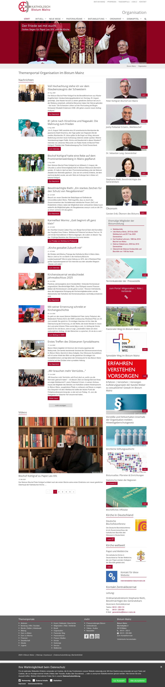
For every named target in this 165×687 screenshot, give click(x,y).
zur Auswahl (111, 483)
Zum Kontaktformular (125, 635)
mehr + (143, 213)
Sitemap (39, 655)
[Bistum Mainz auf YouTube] (92, 636)
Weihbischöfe (118, 229)
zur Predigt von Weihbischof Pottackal (63, 241)
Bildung (23, 630)
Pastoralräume (74, 18)
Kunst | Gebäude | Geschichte (65, 623)
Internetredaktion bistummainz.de (133, 580)
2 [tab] (84, 61)
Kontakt (142, 2)
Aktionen (24, 623)
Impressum (48, 655)
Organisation (142, 66)
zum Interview (54, 149)
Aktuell (39, 18)
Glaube (23, 643)
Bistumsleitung (96, 18)
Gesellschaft (25, 640)
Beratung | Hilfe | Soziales (30, 625)
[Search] (144, 19)
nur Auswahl (118, 680)
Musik (56, 628)
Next (141, 42)
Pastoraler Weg (59, 633)
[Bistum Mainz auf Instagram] (97, 636)
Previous (24, 42)
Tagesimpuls (123, 2)
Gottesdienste (91, 625)
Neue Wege (55, 18)
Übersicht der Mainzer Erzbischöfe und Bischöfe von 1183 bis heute (127, 250)
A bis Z (134, 2)
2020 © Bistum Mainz (27, 655)
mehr (109, 539)
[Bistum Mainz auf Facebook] (86, 636)
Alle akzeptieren (137, 680)
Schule (56, 640)
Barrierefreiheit (77, 655)
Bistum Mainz (99, 2)
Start (27, 18)
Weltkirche (57, 648)
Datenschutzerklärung (62, 655)
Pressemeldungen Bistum (95, 623)
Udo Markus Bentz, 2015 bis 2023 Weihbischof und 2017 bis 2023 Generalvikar (125, 234)
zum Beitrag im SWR (57, 335)
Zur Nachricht (54, 114)
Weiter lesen (53, 398)
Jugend (23, 645)
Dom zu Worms (26, 635)
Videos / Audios (92, 628)
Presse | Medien (60, 638)
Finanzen (24, 638)
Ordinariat (115, 18)
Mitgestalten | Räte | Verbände (65, 625)
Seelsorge (57, 643)
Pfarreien (111, 2)
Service (56, 645)
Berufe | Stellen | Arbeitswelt (31, 628)
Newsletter (90, 630)
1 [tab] (81, 61)
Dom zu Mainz (26, 633)
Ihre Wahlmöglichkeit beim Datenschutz (42, 667)
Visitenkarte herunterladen (126, 639)
